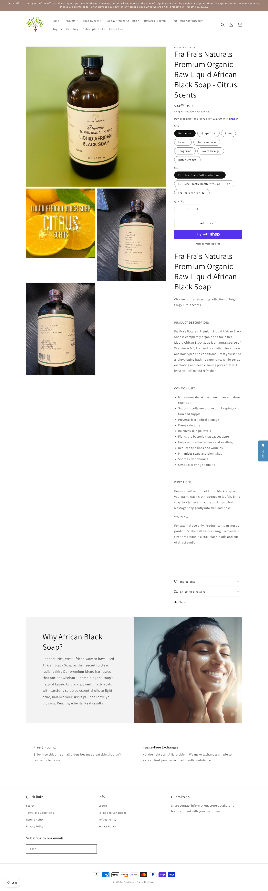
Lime (228, 133)
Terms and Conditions (40, 812)
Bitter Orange (187, 160)
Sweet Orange (210, 151)
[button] (71, 21)
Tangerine (184, 151)
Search (30, 805)
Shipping (179, 111)
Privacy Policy (34, 826)
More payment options (208, 243)
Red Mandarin (207, 142)
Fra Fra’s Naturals (128, 882)
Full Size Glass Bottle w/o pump (200, 175)
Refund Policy (35, 819)
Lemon (183, 142)
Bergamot (184, 133)
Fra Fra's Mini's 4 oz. (191, 192)
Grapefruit (208, 133)
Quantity (179, 201)
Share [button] (182, 602)
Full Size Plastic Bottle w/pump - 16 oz (204, 184)
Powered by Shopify (146, 882)
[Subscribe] (92, 849)
